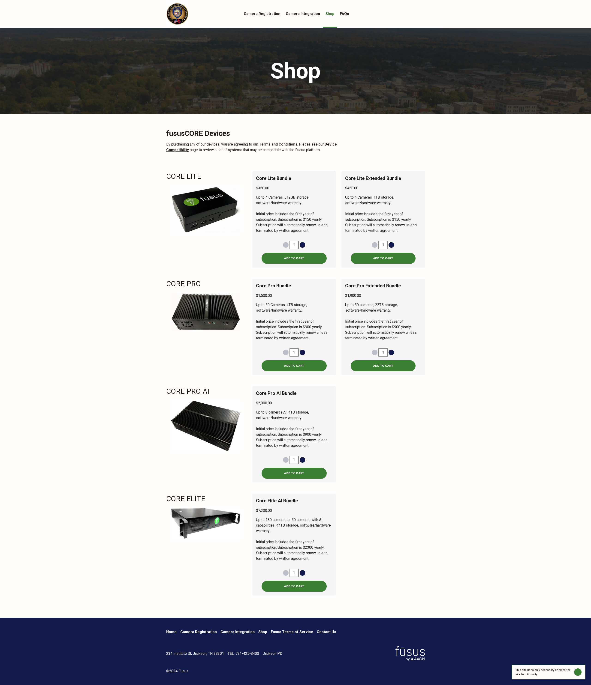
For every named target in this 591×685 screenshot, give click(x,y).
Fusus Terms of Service (292, 632)
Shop (262, 632)
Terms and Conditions (278, 144)
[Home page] (198, 14)
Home (171, 632)
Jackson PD (272, 653)
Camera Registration (198, 632)
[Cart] (422, 13)
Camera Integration (237, 632)
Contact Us (326, 632)
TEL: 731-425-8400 (243, 653)
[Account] (412, 13)
